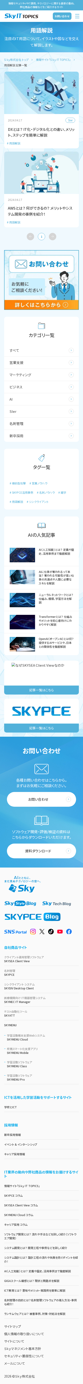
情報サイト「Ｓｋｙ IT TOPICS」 (22, 1186)
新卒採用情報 (12, 1135)
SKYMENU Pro (19, 1077)
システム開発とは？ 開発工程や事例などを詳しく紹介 (35, 1248)
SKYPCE (9, 972)
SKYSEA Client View (24, 959)
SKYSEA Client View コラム (21, 1205)
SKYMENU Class (19, 1064)
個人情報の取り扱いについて (24, 1333)
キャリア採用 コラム (15, 1224)
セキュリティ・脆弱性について (24, 1356)
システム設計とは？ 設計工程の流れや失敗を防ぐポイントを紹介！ (41, 1259)
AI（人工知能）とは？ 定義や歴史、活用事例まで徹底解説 (37, 1271)
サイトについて (14, 1341)
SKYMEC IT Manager (24, 1000)
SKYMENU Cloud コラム (18, 1215)
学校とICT (10, 1107)
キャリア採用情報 (14, 1154)
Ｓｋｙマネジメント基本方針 (22, 1348)
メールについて (14, 1363)
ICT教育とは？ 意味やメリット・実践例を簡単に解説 (34, 1290)
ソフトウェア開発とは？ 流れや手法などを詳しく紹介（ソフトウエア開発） (40, 1236)
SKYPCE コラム (13, 1195)
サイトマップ (12, 1326)
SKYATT (15, 1013)
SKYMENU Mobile (22, 1051)
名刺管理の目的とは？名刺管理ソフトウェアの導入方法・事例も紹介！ (40, 1302)
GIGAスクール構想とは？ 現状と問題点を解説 (31, 1281)
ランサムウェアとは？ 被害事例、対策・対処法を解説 (34, 1314)
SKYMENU (10, 1025)
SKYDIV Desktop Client (19, 986)
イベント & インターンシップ (20, 1144)
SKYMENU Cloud (26, 1037)
